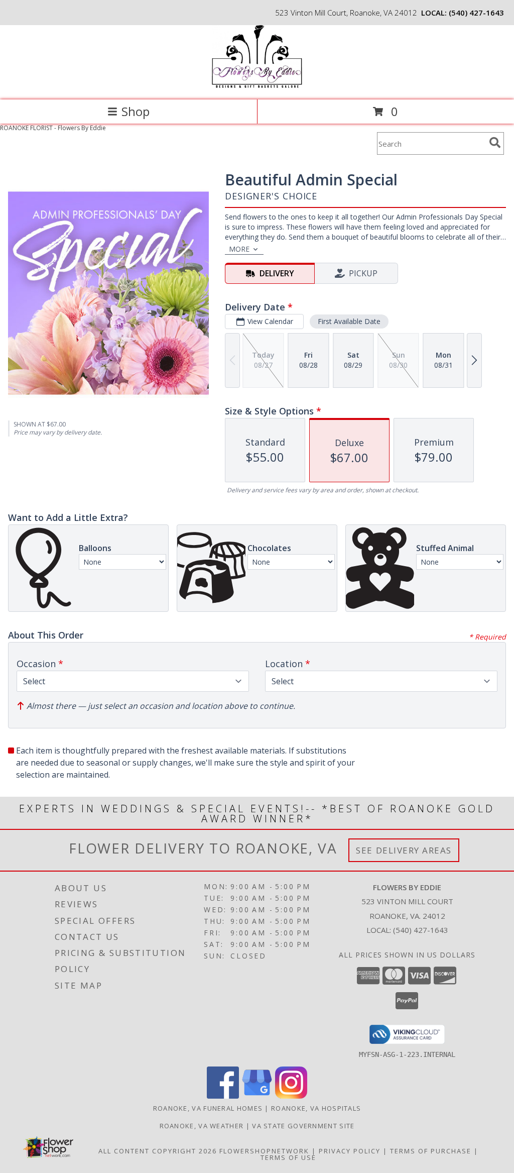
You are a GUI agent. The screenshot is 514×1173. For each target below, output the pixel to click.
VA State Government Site (303, 1125)
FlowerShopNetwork (264, 1150)
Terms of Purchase (430, 1150)
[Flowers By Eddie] (257, 85)
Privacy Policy (349, 1150)
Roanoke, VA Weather (202, 1125)
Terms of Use (288, 1157)
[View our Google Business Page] (257, 1096)
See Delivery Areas (404, 850)
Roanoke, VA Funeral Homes (208, 1108)
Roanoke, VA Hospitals (316, 1108)
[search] (494, 143)
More (239, 249)
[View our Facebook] (223, 1096)
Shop (135, 111)
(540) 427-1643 (476, 13)
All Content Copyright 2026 (157, 1150)
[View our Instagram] (291, 1096)
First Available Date (349, 321)
